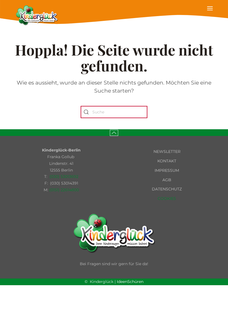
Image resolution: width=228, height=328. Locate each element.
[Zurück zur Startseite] (36, 15)
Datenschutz (167, 189)
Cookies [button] (167, 198)
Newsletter (166, 151)
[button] (210, 15)
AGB (166, 179)
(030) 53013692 (63, 176)
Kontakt (166, 160)
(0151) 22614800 (64, 189)
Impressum (167, 170)
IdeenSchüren (130, 281)
